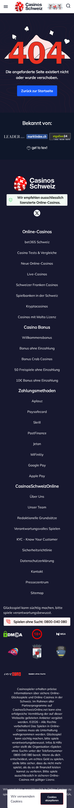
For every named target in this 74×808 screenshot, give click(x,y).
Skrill (37, 422)
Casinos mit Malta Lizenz (37, 317)
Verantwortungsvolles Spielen (37, 529)
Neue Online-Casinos (37, 263)
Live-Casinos (37, 274)
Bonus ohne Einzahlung (37, 348)
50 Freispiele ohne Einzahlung (37, 370)
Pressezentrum (37, 582)
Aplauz (37, 401)
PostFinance (37, 433)
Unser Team (37, 507)
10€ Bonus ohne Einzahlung (37, 380)
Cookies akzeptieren (52, 798)
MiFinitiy (37, 454)
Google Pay (37, 465)
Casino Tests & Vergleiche (37, 253)
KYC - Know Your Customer (37, 539)
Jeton (37, 444)
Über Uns (37, 496)
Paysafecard (37, 412)
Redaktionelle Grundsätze (37, 518)
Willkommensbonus (37, 337)
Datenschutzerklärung (37, 561)
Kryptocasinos (37, 306)
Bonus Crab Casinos (37, 359)
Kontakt (37, 571)
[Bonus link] (55, 6)
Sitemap (37, 593)
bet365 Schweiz (37, 242)
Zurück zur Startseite (37, 91)
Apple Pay (37, 476)
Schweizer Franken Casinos (37, 285)
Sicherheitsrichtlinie (37, 550)
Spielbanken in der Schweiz (37, 295)
